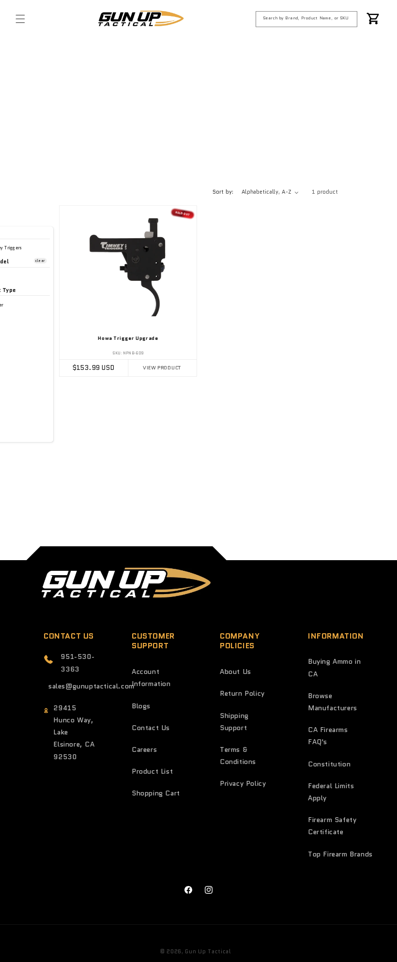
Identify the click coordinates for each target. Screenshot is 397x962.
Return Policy (242, 693)
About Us (235, 671)
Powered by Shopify (261, 951)
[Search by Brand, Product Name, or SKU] (349, 18)
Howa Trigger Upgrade (128, 338)
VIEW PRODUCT (162, 367)
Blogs (141, 706)
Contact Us (151, 728)
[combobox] (306, 19)
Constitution (329, 764)
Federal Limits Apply (331, 792)
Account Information (151, 677)
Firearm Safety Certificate (332, 826)
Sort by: (223, 192)
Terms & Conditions (238, 755)
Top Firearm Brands (340, 854)
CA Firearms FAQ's (328, 736)
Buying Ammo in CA (334, 667)
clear (40, 260)
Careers (144, 749)
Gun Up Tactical (208, 951)
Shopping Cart (156, 793)
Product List (152, 771)
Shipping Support (234, 722)
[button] (20, 19)
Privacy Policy (243, 783)
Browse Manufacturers (332, 702)
